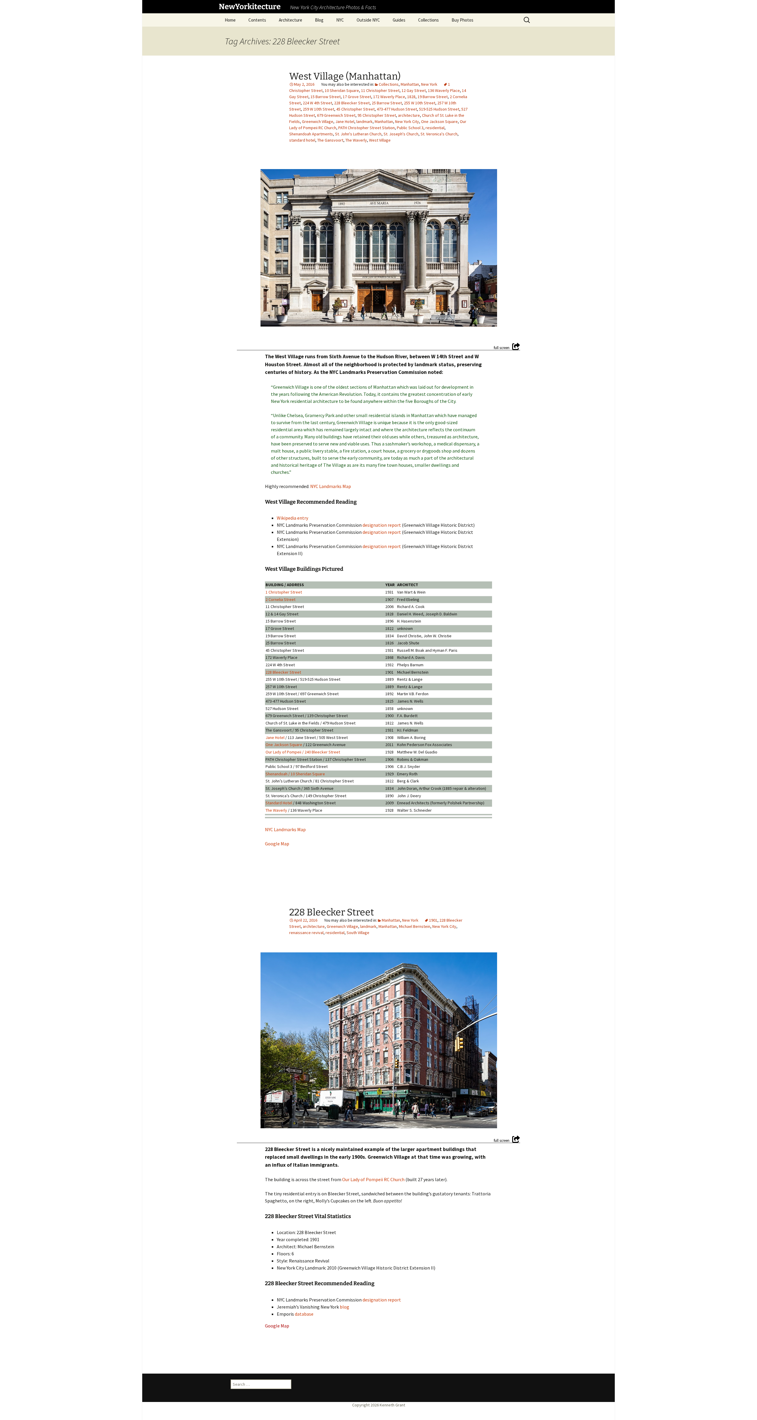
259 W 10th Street (318, 109)
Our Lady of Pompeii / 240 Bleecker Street (303, 752)
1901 (433, 920)
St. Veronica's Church (438, 134)
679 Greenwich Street (336, 115)
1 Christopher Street (284, 592)
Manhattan (410, 84)
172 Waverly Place (389, 96)
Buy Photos (462, 20)
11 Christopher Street (380, 90)
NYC (340, 20)
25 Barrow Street (387, 103)
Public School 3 (410, 127)
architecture (409, 115)
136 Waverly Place (444, 90)
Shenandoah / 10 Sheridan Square (295, 774)
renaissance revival (306, 932)
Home (230, 20)
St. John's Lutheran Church (358, 134)
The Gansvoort (330, 140)
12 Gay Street (414, 90)
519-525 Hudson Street (439, 109)
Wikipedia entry (292, 518)
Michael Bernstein (414, 926)
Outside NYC (368, 20)
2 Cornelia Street (280, 599)
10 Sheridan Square (342, 90)
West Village (380, 140)
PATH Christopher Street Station (366, 127)
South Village (358, 932)
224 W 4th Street (317, 103)
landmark (364, 121)
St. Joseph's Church (401, 134)
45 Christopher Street (355, 109)
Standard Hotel (279, 802)
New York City (407, 121)
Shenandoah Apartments (311, 134)
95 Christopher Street (377, 115)
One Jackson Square (439, 121)
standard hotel (302, 140)
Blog (319, 20)
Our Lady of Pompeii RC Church (373, 1179)
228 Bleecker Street (352, 103)
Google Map (277, 844)
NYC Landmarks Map (330, 486)
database (304, 1314)
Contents (257, 20)
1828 (411, 96)
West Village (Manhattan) (345, 76)
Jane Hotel (344, 121)
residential (435, 127)
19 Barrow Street (433, 96)
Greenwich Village (317, 121)
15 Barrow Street (325, 96)
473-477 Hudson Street (397, 109)
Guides (399, 20)
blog (344, 1307)
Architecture (290, 20)
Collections (428, 20)
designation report (382, 525)
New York (429, 84)
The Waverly (356, 140)
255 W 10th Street (419, 103)
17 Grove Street (357, 96)
